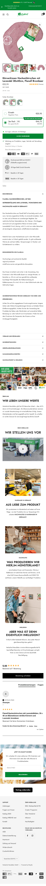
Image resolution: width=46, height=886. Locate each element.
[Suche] (8, 14)
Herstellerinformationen (12, 348)
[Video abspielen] (23, 449)
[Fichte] (20, 102)
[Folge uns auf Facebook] (27, 835)
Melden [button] (31, 726)
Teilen (4, 186)
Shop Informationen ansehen (13, 149)
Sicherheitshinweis (9, 342)
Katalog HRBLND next (9, 818)
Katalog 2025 (7, 814)
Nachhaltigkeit (29, 821)
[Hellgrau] (6, 102)
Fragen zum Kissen (8, 810)
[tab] (27, 685)
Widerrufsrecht (7, 847)
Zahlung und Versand (9, 843)
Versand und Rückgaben (11, 336)
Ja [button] (27, 726)
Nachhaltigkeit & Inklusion (12, 360)
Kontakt (5, 821)
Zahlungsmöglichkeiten (11, 354)
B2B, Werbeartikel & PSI (32, 806)
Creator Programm (31, 810)
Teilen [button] (35, 726)
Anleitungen (6, 806)
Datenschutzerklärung (9, 836)
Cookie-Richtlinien (8, 851)
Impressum (6, 839)
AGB (4, 832)
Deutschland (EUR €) (9, 859)
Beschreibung (7, 194)
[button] (36, 84)
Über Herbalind (30, 814)
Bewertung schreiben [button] (23, 675)
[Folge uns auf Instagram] (32, 835)
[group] (23, 666)
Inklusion (28, 818)
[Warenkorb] (42, 14)
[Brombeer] (13, 102)
